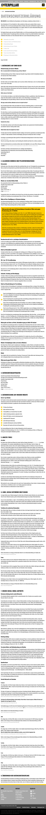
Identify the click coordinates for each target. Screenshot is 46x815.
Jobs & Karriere (3, 797)
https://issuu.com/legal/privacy (6, 585)
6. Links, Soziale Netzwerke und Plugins (10, 50)
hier (24, 486)
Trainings (2, 799)
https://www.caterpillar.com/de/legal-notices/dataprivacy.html (12, 29)
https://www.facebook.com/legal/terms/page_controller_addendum (13, 696)
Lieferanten (16, 1)
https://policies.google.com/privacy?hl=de (8, 554)
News (2, 792)
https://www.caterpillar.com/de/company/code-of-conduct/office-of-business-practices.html (21, 145)
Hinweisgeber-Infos (33, 1)
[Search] (44, 1)
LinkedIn (33, 793)
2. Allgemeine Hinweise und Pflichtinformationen (12, 41)
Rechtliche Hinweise (26, 807)
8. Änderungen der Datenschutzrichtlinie (10, 55)
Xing (33, 795)
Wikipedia (34, 798)
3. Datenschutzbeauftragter (8, 44)
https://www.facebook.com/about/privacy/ (8, 712)
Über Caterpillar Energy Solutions (7, 791)
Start (3, 11)
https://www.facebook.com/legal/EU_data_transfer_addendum (12, 707)
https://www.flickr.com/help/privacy (7, 770)
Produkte (2, 796)
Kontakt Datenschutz (4, 139)
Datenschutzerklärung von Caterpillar (16, 339)
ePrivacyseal (12, 462)
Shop (38, 1)
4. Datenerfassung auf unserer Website (10, 46)
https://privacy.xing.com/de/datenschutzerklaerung (10, 722)
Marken (2, 794)
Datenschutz (26, 1)
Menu (43, 5)
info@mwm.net (6, 191)
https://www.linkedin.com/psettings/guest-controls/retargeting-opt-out (13, 734)
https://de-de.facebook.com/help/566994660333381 (34, 707)
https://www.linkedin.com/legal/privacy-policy (9, 738)
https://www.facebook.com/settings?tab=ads (9, 703)
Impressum (21, 1)
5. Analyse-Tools (6, 48)
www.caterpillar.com (16, 813)
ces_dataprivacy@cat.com (8, 389)
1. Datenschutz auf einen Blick (8, 39)
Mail (33, 791)
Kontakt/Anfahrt (10, 1)
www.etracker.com (36, 442)
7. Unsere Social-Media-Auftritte (9, 53)
